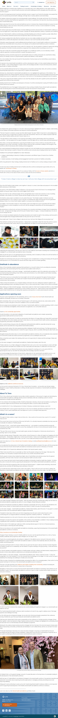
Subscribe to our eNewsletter (8, 705)
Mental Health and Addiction (20, 691)
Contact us (41, 2)
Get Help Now (50, 2)
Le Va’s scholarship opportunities (12, 311)
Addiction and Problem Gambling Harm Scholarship (30, 564)
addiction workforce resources (15, 383)
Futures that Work (36, 296)
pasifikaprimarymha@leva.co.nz (44, 441)
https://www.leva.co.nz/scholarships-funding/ (11, 532)
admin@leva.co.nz (9, 699)
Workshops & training (11, 168)
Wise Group (16, 716)
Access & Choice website (42, 171)
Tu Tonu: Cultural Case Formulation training (21, 441)
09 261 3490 (8, 701)
